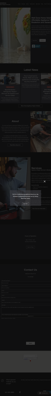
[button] (45, 181)
